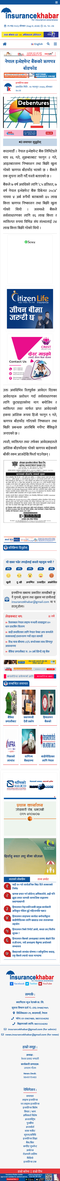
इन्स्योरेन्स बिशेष (30, 1108)
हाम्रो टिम (37, 1171)
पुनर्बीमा (30, 1123)
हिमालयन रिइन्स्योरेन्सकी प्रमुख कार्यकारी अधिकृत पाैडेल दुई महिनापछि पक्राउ (31, 909)
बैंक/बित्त (30, 1142)
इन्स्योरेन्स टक (30, 1162)
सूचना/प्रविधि (30, 1135)
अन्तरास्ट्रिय (30, 1119)
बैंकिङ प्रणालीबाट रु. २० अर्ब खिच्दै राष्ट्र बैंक (29, 651)
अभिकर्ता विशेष (30, 1115)
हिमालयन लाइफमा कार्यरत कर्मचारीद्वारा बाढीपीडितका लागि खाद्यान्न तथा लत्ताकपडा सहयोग (32, 920)
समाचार (30, 1096)
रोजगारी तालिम (30, 1154)
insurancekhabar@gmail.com (30, 602)
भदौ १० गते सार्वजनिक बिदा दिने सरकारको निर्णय (32, 887)
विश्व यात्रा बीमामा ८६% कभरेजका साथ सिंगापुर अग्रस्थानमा (29, 644)
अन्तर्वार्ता (30, 1127)
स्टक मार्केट (30, 1131)
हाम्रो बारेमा (23, 1171)
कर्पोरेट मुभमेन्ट (30, 1146)
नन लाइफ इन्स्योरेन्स (30, 1104)
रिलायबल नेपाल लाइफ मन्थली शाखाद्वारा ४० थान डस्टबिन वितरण (27, 624)
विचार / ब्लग (30, 1112)
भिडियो (30, 1158)
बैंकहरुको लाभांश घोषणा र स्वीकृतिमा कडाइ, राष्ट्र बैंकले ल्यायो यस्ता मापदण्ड (33, 954)
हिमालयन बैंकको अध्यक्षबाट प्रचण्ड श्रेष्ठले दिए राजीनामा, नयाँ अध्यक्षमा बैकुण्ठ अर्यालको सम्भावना (33, 943)
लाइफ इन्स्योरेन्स (30, 1100)
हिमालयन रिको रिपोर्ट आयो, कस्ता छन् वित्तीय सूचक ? (33, 931)
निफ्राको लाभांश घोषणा (11, 760)
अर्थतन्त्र (30, 1150)
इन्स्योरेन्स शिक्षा (30, 1139)
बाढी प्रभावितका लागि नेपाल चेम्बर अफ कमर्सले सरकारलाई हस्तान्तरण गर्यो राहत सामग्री (29, 634)
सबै (53, 616)
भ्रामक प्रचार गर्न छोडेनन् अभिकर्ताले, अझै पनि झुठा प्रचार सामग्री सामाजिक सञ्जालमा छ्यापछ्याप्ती (33, 898)
